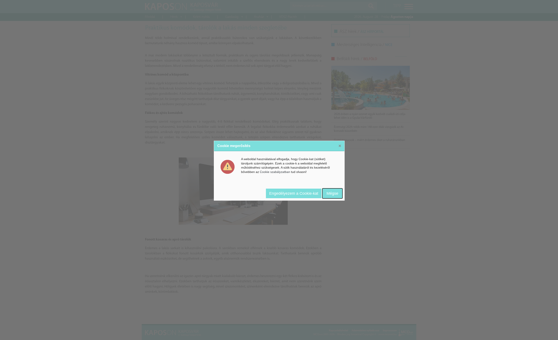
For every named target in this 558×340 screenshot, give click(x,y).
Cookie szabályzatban (275, 172)
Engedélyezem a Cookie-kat (293, 193)
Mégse (332, 193)
